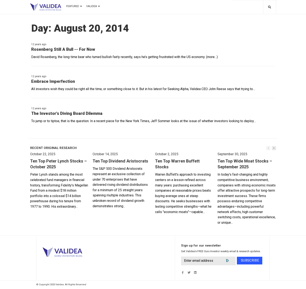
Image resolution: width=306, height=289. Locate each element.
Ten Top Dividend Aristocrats (120, 161)
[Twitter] (188, 272)
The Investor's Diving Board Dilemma (66, 113)
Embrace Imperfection (53, 81)
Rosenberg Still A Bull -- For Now (63, 49)
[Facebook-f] (182, 272)
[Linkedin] (195, 272)
